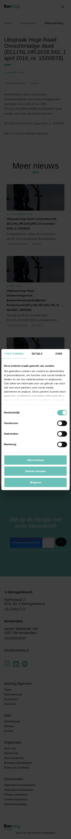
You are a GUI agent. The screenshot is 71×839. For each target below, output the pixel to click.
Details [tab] (37, 353)
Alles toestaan (35, 459)
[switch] (62, 423)
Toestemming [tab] (14, 353)
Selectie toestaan (35, 471)
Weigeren (35, 482)
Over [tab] (58, 353)
